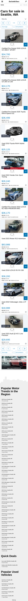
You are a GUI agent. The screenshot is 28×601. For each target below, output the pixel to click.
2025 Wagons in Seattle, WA (8, 522)
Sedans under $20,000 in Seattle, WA (9, 566)
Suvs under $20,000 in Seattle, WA (9, 562)
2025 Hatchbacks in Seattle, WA (8, 502)
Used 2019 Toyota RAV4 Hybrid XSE (13, 144)
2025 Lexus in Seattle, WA (7, 455)
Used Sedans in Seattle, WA (7, 584)
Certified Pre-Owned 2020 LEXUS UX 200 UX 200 (14, 81)
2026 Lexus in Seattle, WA (7, 506)
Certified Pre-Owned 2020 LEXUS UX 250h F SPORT (14, 49)
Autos (2, 5)
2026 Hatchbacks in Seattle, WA (8, 526)
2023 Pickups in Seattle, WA (8, 518)
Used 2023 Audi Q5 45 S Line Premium (12, 334)
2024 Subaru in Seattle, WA (7, 463)
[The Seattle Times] (14, 1)
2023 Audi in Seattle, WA (7, 459)
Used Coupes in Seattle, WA (7, 596)
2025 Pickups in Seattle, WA (8, 514)
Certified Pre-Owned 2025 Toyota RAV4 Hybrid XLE (13, 112)
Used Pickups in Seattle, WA (8, 592)
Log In (21, 5)
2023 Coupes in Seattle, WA (7, 542)
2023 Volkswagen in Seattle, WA (8, 467)
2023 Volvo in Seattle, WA (7, 491)
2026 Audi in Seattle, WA (7, 550)
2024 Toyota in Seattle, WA (7, 412)
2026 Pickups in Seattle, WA (8, 534)
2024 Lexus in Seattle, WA (7, 431)
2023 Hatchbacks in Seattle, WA (8, 475)
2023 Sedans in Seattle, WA (7, 471)
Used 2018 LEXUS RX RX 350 (13, 270)
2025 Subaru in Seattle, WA (7, 443)
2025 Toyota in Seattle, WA (7, 416)
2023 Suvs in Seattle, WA (7, 408)
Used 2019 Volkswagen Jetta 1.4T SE (14, 302)
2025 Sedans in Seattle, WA (7, 447)
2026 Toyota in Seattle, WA (7, 428)
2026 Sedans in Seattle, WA (7, 495)
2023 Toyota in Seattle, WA (7, 451)
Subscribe (25, 5)
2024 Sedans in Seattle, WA (7, 420)
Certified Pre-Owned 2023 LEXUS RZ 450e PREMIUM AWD (14, 207)
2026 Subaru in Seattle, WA (7, 546)
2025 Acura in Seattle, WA (7, 487)
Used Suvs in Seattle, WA (7, 580)
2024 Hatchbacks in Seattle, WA (8, 510)
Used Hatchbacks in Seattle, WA (8, 588)
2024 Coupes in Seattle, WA (7, 530)
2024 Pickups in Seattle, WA (8, 479)
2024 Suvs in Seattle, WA (7, 404)
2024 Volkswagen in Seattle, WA (8, 483)
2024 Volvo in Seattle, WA (7, 499)
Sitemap (14, 600)
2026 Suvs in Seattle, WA (7, 424)
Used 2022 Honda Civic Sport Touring (12, 176)
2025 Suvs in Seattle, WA (7, 400)
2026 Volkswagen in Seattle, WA (8, 538)
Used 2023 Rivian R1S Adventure (14, 238)
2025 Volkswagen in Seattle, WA (8, 435)
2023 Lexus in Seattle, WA (7, 439)
